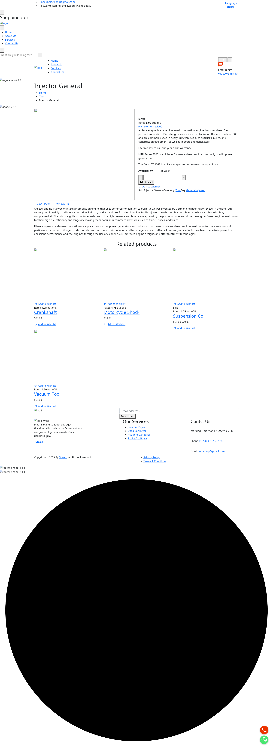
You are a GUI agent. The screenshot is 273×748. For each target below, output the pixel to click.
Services (10, 39)
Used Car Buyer (137, 431)
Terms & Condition (154, 461)
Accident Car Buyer (139, 434)
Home (8, 32)
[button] (149, 186)
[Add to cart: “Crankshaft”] (37, 300)
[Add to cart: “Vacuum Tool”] (37, 382)
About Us (10, 36)
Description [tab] (44, 203)
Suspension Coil (189, 316)
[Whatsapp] (264, 740)
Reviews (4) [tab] (62, 203)
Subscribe (127, 416)
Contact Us (11, 43)
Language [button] (231, 3)
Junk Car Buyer (136, 427)
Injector (200, 190)
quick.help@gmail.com (211, 451)
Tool (41, 96)
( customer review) (150, 126)
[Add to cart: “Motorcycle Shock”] (106, 300)
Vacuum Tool (47, 394)
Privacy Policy (151, 457)
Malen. (63, 457)
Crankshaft (45, 312)
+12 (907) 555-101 (228, 73)
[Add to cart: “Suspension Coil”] (176, 300)
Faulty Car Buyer (137, 438)
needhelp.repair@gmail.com (58, 2)
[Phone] (264, 730)
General (191, 190)
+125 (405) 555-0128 (210, 441)
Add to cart (146, 182)
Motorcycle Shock (122, 312)
